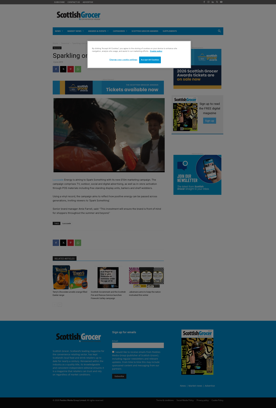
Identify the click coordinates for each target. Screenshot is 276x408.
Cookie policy (156, 51)
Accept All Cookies (150, 60)
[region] (139, 54)
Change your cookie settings (123, 59)
